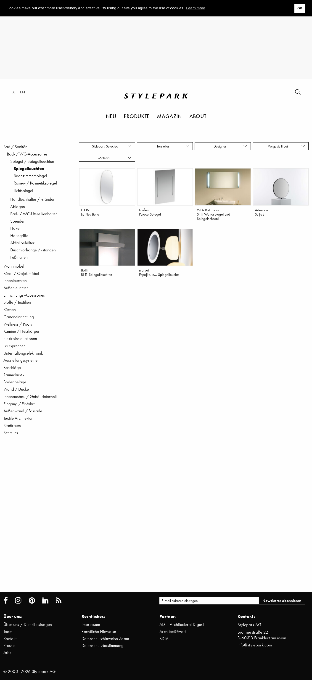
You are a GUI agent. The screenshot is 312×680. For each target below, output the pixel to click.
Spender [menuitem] (17, 221)
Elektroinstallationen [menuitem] (20, 338)
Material (105, 158)
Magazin (169, 116)
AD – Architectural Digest (181, 624)
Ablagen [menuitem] (17, 206)
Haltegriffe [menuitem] (19, 235)
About (197, 116)
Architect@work (173, 631)
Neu (111, 116)
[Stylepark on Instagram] (18, 600)
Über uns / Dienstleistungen (27, 624)
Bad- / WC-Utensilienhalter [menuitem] (33, 214)
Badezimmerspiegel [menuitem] (30, 176)
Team (7, 631)
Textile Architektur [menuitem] (18, 418)
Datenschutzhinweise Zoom (105, 638)
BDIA (164, 638)
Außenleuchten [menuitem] (16, 288)
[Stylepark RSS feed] (58, 600)
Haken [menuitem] (15, 228)
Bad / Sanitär (15, 147)
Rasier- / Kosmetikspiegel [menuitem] (35, 183)
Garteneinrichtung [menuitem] (18, 317)
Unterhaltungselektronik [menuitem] (23, 353)
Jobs (7, 652)
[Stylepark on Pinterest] (32, 600)
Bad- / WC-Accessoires (27, 154)
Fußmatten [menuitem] (19, 257)
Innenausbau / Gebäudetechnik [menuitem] (30, 396)
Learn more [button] (195, 8)
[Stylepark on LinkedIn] (45, 600)
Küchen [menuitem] (9, 309)
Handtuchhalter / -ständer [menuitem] (32, 199)
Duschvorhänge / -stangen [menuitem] (33, 250)
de (13, 92)
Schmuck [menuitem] (10, 432)
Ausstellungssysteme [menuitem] (20, 360)
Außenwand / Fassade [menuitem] (22, 411)
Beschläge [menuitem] (12, 367)
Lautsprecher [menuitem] (14, 346)
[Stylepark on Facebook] (5, 600)
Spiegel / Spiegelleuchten (32, 161)
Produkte (137, 116)
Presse (9, 645)
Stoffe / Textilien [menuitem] (17, 302)
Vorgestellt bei (279, 146)
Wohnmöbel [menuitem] (13, 266)
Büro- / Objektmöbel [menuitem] (21, 273)
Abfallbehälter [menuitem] (22, 243)
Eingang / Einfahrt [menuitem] (18, 404)
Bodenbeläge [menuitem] (14, 382)
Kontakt (9, 638)
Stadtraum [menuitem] (12, 425)
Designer (221, 146)
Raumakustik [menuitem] (13, 375)
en (22, 92)
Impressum (91, 624)
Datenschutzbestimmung (103, 645)
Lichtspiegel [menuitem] (23, 190)
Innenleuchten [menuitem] (15, 280)
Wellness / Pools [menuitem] (17, 324)
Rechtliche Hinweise (99, 631)
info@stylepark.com (255, 645)
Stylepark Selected (105, 146)
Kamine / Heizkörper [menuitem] (21, 331)
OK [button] (299, 8)
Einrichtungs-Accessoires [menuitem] (24, 295)
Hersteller (163, 146)
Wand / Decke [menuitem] (16, 389)
